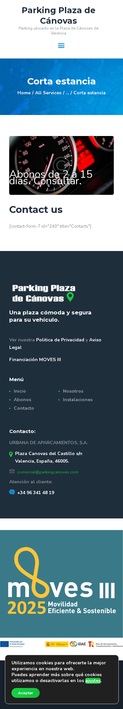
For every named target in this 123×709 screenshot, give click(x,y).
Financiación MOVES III (35, 359)
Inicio (20, 391)
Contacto (24, 408)
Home (24, 93)
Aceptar (25, 693)
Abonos (22, 400)
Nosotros (73, 391)
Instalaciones (77, 400)
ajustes (93, 681)
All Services (48, 93)
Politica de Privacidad (61, 340)
